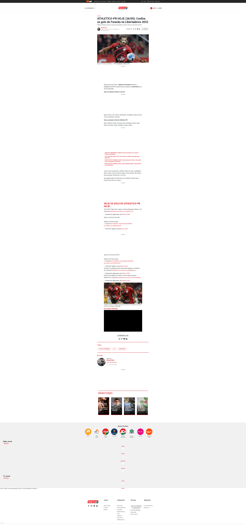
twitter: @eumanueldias (111, 362)
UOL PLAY (119, 1)
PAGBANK (109, 1)
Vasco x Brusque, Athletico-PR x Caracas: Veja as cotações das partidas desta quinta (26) (122, 157)
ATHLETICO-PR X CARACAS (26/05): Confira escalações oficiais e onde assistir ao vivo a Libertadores (123, 164)
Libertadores (122, 348)
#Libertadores (112, 211)
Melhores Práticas (121, 511)
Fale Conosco (120, 517)
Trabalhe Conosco (121, 519)
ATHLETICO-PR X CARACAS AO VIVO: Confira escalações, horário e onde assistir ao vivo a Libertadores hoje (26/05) (123, 160)
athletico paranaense (104, 348)
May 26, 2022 (126, 214)
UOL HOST (104, 1)
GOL (114, 348)
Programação (133, 512)
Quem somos (120, 505)
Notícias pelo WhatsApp (135, 510)
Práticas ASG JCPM (121, 507)
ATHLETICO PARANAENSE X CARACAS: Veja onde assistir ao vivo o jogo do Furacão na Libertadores (122, 153)
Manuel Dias (104, 27)
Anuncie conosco (134, 514)
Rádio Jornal (146, 507)
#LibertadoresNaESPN (125, 223)
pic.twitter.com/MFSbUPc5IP (112, 263)
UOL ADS (123, 1)
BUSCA (145, 1)
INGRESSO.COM (97, 1)
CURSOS (114, 1)
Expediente (119, 515)
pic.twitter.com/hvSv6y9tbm (133, 277)
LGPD (118, 513)
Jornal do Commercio (148, 505)
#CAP (110, 223)
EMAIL (158, 1)
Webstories (105, 393)
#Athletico (116, 223)
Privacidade (119, 509)
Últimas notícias (107, 505)
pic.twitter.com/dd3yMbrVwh (127, 270)
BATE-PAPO (152, 1)
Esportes (105, 509)
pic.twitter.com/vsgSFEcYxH (125, 211)
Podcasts (106, 507)
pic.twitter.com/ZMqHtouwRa (112, 225)
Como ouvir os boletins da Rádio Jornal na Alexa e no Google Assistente (136, 507)
